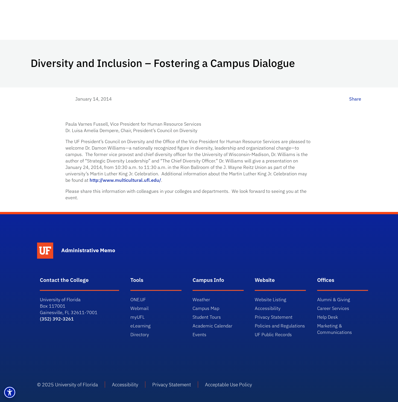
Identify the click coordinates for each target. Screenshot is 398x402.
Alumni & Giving (333, 299)
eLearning (140, 326)
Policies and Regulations (280, 326)
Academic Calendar (212, 326)
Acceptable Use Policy (228, 384)
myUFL (137, 317)
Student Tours (207, 317)
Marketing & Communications (334, 329)
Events (199, 334)
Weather (201, 299)
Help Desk (327, 317)
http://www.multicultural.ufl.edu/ (125, 180)
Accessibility (268, 308)
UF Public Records (273, 334)
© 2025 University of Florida (67, 384)
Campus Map (206, 308)
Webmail (139, 308)
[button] (10, 392)
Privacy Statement (274, 317)
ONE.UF (138, 299)
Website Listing (270, 299)
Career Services (333, 308)
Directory (139, 334)
